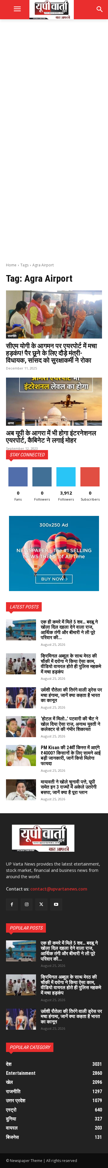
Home (11, 265)
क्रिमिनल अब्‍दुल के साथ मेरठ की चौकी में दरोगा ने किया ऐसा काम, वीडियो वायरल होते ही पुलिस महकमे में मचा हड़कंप (71, 664)
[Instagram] (26, 904)
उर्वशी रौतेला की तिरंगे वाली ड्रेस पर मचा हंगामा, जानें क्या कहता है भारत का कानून (71, 695)
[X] (41, 904)
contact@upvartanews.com (58, 889)
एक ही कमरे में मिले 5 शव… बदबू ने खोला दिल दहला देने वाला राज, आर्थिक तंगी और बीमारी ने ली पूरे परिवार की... (69, 630)
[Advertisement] (54, 83)
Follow (42, 469)
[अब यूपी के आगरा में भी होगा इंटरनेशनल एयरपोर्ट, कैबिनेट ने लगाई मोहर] (54, 402)
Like (18, 469)
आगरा (11, 423)
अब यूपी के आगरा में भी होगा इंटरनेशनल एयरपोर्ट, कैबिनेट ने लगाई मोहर (51, 436)
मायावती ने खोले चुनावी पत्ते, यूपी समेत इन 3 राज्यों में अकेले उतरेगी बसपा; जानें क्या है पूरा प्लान (69, 787)
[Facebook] (12, 904)
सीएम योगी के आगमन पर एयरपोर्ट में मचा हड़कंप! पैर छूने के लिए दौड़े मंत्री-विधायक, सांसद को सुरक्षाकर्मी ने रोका (51, 353)
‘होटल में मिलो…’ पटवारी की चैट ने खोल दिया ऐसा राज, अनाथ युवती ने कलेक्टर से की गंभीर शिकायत (70, 724)
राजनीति (12, 336)
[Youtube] (56, 904)
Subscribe (90, 469)
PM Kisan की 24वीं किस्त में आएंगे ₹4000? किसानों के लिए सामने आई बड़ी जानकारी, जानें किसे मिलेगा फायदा (70, 755)
